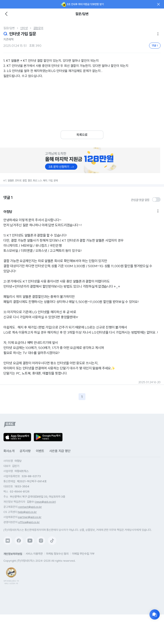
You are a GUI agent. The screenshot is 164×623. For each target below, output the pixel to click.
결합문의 (38, 28)
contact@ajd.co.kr (30, 506)
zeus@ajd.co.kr (45, 501)
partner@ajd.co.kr (29, 517)
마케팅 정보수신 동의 (57, 553)
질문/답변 (9, 28)
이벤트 (40, 451)
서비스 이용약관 (34, 553)
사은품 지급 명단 (59, 451)
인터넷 (24, 28)
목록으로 (82, 135)
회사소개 (9, 451)
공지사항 (25, 451)
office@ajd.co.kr (29, 522)
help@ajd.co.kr (27, 512)
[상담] (154, 614)
